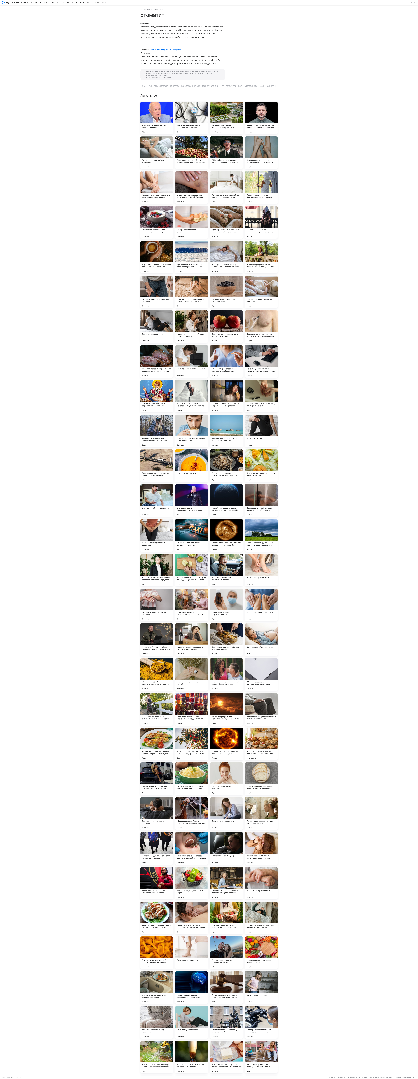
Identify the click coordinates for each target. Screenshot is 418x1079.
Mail (3, 1077)
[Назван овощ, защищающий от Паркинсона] (191, 883)
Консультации (145, 9)
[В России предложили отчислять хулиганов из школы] (156, 848)
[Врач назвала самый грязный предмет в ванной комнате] (261, 500)
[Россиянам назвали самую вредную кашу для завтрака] (156, 222)
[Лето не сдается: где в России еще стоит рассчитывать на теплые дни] (261, 535)
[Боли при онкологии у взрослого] (191, 361)
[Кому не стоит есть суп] (191, 465)
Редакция (332, 1077)
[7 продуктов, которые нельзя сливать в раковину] (156, 987)
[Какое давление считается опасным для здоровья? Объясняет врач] (191, 118)
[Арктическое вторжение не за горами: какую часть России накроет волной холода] (191, 257)
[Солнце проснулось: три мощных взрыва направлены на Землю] (226, 535)
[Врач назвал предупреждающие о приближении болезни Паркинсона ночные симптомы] (261, 709)
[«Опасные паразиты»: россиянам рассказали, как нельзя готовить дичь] (156, 361)
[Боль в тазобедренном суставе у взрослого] (156, 292)
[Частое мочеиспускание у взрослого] (156, 535)
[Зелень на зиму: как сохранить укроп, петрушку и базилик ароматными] (226, 118)
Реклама (18, 1077)
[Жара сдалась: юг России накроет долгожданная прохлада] (191, 813)
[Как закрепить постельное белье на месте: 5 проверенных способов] (226, 187)
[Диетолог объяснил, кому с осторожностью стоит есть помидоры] (226, 918)
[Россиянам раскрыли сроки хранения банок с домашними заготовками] (191, 709)
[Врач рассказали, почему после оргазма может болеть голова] (191, 292)
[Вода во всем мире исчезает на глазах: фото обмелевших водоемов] (156, 465)
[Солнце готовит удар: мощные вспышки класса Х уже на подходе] (226, 744)
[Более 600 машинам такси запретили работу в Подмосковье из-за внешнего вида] (191, 535)
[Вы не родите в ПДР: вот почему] (261, 639)
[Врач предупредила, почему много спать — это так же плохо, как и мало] (226, 257)
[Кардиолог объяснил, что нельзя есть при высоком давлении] (156, 257)
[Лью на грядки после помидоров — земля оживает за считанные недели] (156, 1057)
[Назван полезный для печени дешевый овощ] (261, 952)
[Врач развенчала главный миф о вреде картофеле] (226, 639)
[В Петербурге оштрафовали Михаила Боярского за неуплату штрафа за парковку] (226, 152)
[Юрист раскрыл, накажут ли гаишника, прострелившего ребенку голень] (226, 987)
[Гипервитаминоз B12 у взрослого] (226, 848)
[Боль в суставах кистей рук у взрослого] (156, 605)
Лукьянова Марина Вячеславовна (166, 50)
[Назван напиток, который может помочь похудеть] (191, 326)
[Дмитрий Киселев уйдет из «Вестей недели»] (156, 118)
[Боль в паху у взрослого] (191, 1022)
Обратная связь (367, 1077)
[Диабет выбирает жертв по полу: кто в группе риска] (261, 396)
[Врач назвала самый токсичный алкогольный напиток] (191, 1057)
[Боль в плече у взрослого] (226, 813)
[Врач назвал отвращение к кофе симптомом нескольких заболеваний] (191, 431)
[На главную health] (12, 2)
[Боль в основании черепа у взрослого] (156, 813)
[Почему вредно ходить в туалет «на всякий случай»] (261, 813)
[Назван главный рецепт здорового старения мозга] (191, 987)
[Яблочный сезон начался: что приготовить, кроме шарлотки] (261, 744)
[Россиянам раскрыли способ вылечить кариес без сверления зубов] (191, 848)
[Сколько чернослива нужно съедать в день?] (226, 292)
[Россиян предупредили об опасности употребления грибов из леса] (226, 465)
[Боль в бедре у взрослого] (261, 431)
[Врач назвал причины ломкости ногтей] (191, 674)
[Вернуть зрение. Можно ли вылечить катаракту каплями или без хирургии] (261, 848)
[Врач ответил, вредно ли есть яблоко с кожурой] (226, 326)
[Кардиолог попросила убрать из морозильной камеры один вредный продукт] (226, 396)
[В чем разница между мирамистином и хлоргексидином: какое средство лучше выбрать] (226, 605)
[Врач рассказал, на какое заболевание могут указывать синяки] (261, 152)
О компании (10, 1077)
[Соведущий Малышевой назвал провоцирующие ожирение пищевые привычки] (261, 778)
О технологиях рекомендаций (382, 1077)
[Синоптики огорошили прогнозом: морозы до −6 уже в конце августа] (261, 222)
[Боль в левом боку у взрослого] (156, 500)
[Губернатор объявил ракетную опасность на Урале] (226, 1022)
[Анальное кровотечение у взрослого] (156, 1022)
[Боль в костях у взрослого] (261, 883)
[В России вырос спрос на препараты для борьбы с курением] (226, 361)
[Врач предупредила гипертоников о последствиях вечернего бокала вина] (191, 605)
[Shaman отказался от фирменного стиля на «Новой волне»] (191, 500)
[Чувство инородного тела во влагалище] (261, 292)
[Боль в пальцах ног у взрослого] (261, 605)
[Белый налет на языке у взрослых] (226, 778)
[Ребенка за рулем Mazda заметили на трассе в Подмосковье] (226, 570)
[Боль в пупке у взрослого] (261, 987)
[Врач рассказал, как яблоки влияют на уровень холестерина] (191, 152)
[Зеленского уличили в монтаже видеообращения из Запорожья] (261, 118)
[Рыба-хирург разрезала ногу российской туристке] (226, 431)
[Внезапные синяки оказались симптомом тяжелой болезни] (191, 187)
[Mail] (3, 2)
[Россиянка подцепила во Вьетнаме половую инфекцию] (261, 187)
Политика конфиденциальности (404, 1077)
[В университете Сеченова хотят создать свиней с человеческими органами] (226, 222)
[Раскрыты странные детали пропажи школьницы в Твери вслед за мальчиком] (156, 431)
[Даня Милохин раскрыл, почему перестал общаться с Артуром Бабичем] (156, 570)
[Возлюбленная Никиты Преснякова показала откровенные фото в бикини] (226, 952)
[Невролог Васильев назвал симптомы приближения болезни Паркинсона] (156, 709)
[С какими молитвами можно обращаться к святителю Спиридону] (156, 396)
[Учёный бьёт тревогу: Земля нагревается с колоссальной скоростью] (226, 500)
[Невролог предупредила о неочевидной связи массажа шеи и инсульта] (191, 918)
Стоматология (158, 9)
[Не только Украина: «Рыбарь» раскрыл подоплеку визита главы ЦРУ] (156, 639)
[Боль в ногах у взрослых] (191, 952)
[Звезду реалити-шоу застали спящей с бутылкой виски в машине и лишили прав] (156, 778)
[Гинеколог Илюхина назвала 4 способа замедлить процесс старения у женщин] (226, 883)
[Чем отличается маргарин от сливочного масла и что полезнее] (226, 1057)
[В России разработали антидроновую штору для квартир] (261, 674)
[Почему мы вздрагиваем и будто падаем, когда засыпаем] (261, 918)
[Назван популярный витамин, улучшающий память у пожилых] (261, 257)
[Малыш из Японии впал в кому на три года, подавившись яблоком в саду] (191, 570)
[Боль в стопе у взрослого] (261, 570)
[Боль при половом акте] (156, 326)
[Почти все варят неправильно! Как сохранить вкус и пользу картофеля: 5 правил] (191, 778)
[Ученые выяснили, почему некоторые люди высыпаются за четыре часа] (191, 396)
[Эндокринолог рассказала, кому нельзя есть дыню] (261, 465)
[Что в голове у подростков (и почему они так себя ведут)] (261, 1057)
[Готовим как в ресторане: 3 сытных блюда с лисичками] (156, 952)
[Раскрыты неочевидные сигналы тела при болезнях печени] (156, 187)
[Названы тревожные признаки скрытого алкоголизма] (191, 639)
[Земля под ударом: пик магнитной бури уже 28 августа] (226, 709)
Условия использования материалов (348, 1077)
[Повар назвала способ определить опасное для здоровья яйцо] (191, 222)
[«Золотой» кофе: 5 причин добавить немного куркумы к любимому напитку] (156, 674)
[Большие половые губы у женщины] (156, 152)
